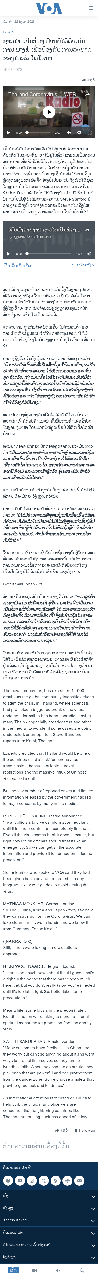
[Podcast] (67, 1181)
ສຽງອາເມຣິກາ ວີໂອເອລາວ (32, 237)
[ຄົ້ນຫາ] (82, 1270)
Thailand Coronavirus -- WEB (42, 94)
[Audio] (58, 1270)
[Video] (34, 1270)
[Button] (88, 80)
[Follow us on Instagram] (32, 1181)
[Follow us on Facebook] (8, 1181)
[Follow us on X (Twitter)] (44, 1181)
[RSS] (56, 1181)
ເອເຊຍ (8, 32)
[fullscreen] (89, 132)
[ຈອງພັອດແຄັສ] (79, 1181)
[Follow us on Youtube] (20, 1181)
